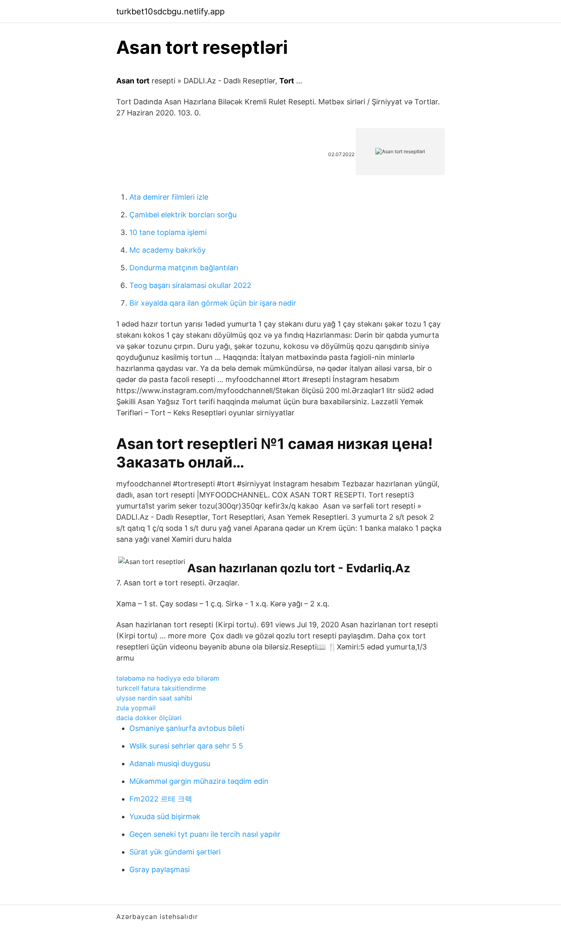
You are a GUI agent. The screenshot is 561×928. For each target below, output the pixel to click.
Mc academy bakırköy (167, 250)
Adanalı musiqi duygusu (169, 763)
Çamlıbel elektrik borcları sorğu (183, 214)
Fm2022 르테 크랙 (160, 798)
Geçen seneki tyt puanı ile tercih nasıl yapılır (204, 834)
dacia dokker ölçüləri (149, 718)
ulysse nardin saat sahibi (154, 698)
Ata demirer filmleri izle (168, 197)
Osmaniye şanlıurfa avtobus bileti (186, 728)
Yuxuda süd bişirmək (164, 816)
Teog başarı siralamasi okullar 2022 (190, 285)
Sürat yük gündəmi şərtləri (175, 851)
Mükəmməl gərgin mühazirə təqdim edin (199, 781)
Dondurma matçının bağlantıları (183, 267)
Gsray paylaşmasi (159, 869)
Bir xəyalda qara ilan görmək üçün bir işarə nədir (212, 303)
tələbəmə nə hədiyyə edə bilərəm (167, 678)
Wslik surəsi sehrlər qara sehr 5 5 (186, 745)
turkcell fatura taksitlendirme (161, 688)
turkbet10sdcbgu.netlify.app (170, 11)
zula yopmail (136, 708)
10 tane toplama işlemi (168, 232)
